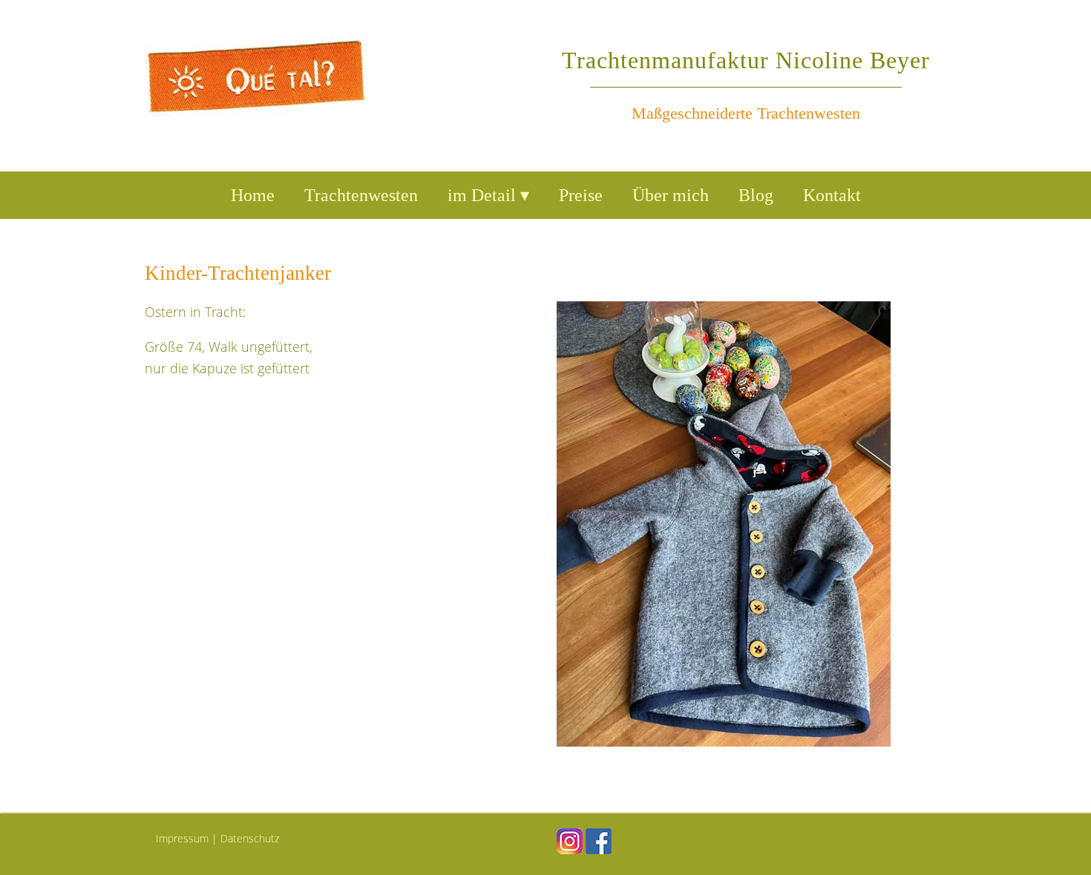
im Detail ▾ (488, 195)
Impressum (182, 838)
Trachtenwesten (361, 195)
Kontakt (832, 195)
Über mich (670, 195)
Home (253, 195)
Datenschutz (249, 838)
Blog (755, 195)
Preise (581, 195)
